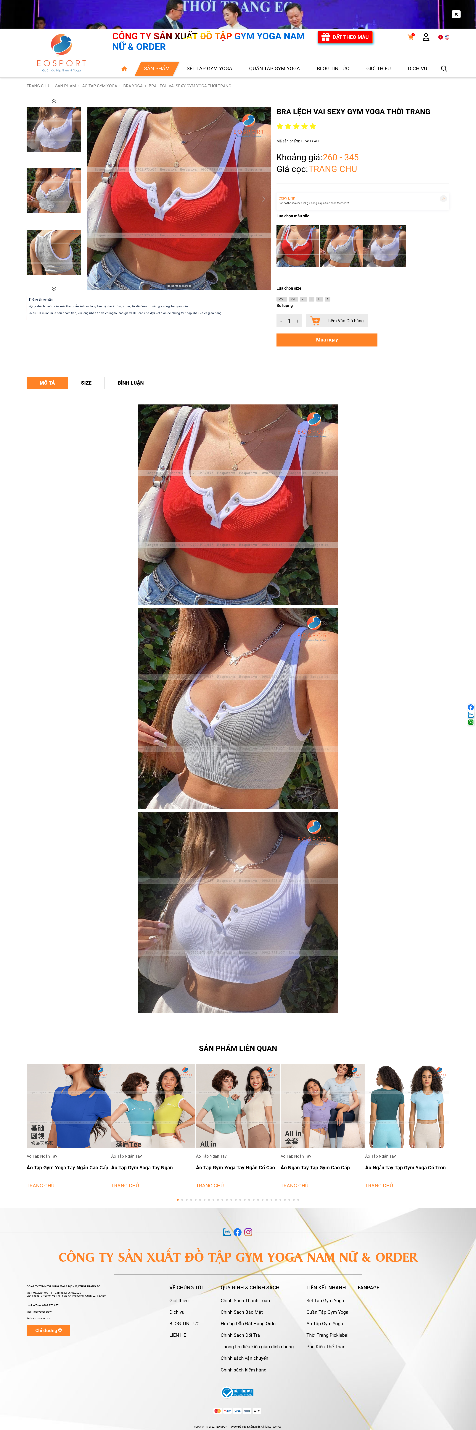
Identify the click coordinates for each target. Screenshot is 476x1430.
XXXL (282, 299)
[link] (411, 36)
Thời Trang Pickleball (328, 1335)
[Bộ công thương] (237, 1392)
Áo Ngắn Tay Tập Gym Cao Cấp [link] (61, 1168)
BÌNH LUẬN (131, 383)
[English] (447, 37)
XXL (293, 299)
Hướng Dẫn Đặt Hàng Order (249, 1323)
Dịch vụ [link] (417, 69)
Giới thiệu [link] (378, 69)
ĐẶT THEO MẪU (351, 37)
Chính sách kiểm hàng (243, 1370)
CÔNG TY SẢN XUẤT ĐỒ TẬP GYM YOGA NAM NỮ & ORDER (208, 41)
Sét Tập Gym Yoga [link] (209, 69)
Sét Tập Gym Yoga (325, 1300)
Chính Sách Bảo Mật (242, 1312)
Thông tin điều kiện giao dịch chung (257, 1346)
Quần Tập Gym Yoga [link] (274, 69)
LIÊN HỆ (177, 1335)
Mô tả (47, 383)
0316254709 (40, 1292)
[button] (54, 101)
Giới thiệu (179, 1300)
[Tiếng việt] (440, 37)
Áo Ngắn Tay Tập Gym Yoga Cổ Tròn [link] (151, 1168)
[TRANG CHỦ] (124, 69)
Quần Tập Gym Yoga (327, 1312)
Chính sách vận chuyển (244, 1358)
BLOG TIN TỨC (184, 1323)
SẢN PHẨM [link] (157, 69)
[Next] (263, 198)
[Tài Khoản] (426, 39)
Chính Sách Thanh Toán (245, 1300)
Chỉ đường (46, 1330)
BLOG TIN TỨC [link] (333, 69)
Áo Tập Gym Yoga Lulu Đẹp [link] (226, 1168)
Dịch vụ (176, 1312)
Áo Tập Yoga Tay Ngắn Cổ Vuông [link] (317, 1168)
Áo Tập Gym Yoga (324, 1323)
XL (303, 299)
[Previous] (94, 198)
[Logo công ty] (62, 53)
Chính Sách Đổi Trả (240, 1335)
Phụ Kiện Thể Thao (325, 1346)
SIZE (86, 383)
